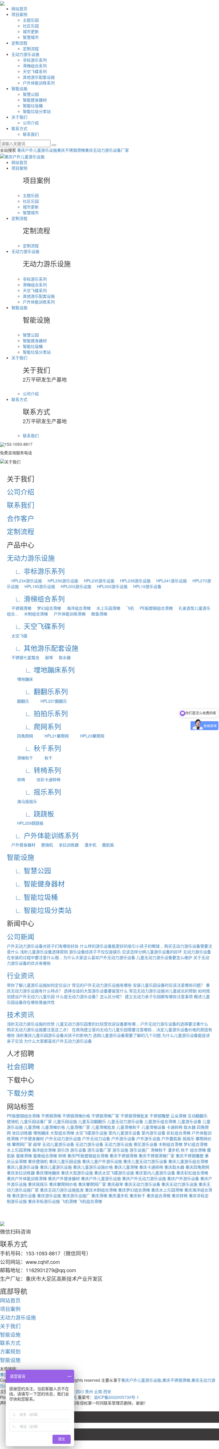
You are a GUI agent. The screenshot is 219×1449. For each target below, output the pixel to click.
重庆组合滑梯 (159, 1195)
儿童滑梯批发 (103, 1127)
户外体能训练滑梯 (67, 614)
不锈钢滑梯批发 (134, 1115)
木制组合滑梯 (33, 614)
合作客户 (20, 518)
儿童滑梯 (32, 1127)
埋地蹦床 (20, 679)
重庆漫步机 (118, 1195)
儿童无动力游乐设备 (125, 1121)
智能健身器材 (35, 100)
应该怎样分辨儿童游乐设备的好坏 (152, 951)
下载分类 (20, 1093)
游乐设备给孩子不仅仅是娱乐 (95, 951)
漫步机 (88, 845)
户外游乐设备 (123, 1138)
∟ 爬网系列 (34, 726)
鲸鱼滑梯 (97, 614)
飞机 (127, 608)
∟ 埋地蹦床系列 (41, 669)
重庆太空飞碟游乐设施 (114, 1173)
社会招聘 (20, 1066)
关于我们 (19, 117)
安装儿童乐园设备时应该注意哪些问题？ (169, 985)
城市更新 (31, 31)
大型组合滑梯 (62, 1133)
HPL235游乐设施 (96, 580)
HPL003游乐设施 (73, 586)
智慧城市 (31, 37)
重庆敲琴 (115, 1184)
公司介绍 (31, 122)
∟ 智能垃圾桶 (32, 897)
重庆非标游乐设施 (44, 1201)
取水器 (62, 657)
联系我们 (31, 134)
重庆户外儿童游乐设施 (37, 150)
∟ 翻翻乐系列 (37, 691)
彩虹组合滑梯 (178, 1133)
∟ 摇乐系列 (34, 792)
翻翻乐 (18, 701)
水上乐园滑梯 (106, 608)
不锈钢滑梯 (19, 608)
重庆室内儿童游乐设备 (155, 1173)
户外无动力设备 (96, 1138)
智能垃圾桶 (33, 105)
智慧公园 (31, 94)
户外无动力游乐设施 (63, 1138)
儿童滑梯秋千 (128, 1127)
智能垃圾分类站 (37, 111)
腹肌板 (106, 845)
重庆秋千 (137, 1195)
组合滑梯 (198, 1150)
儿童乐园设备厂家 (36, 1121)
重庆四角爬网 (197, 1167)
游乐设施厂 (139, 1150)
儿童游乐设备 (189, 1121)
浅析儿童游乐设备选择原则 (44, 951)
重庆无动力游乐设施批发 (62, 1190)
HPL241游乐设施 (169, 580)
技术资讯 (20, 1014)
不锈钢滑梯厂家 (105, 1115)
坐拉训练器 (66, 845)
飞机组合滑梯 (90, 1201)
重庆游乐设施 (49, 1195)
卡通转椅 (174, 1127)
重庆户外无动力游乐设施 (144, 1178)
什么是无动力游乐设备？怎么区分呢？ (90, 996)
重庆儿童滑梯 (126, 1167)
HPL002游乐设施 (109, 586)
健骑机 (44, 845)
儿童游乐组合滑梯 (160, 1121)
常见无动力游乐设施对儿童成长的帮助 (163, 991)
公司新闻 (20, 936)
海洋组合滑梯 (76, 608)
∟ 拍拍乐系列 (37, 713)
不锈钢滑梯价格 (76, 1115)
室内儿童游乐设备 (124, 1133)
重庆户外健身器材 (64, 1178)
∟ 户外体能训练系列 (42, 835)
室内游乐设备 (153, 1133)
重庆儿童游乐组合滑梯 (188, 1161)
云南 (98, 1391)
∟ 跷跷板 (30, 813)
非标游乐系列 (35, 60)
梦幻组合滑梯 (47, 608)
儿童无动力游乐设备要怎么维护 (164, 957)
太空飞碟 (17, 636)
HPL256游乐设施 (60, 580)
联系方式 (19, 128)
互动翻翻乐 (198, 1115)
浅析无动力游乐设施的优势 (31, 1024)
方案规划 (10, 1351)
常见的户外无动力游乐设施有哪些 (102, 985)
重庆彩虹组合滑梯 (192, 1173)
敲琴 (46, 657)
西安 (107, 1391)
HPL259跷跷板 (25, 823)
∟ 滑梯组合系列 (36, 598)
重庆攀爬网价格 (63, 1184)
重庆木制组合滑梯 (101, 1190)
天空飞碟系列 (35, 71)
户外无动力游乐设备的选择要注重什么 (174, 1024)
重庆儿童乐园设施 (65, 1161)
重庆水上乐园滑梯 (167, 1190)
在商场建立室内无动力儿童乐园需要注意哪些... (113, 1029)
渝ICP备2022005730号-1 (116, 1397)
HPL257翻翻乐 (48, 701)
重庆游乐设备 (24, 1195)
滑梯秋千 (20, 758)
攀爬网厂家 (22, 1144)
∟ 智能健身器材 (36, 883)
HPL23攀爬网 (87, 736)
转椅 (16, 779)
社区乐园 (31, 26)
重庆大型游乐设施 (77, 1173)
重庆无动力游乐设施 (179, 1184)
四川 (80, 1391)
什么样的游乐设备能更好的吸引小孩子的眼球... (121, 946)
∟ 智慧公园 (29, 870)
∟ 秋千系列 (34, 748)
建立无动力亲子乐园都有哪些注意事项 (159, 996)
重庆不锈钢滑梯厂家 (157, 1155)
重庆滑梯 (99, 1195)
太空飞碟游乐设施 (91, 1133)
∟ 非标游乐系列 (36, 571)
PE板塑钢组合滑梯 (154, 608)
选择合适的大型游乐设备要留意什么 (96, 991)
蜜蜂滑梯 (24, 1155)
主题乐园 (31, 20)
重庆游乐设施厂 (76, 1195)
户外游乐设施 (148, 1138)
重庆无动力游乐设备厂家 (107, 150)
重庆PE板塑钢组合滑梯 (87, 1155)
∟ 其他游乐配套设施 (42, 648)
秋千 (43, 758)
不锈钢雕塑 (159, 1115)
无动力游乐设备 (89, 1144)
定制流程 (19, 43)
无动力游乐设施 (25, 54)
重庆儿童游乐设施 (56, 1167)
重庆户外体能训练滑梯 (27, 1178)
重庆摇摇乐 (38, 1184)
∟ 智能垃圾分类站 (39, 910)
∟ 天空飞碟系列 (36, 626)
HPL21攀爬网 (51, 736)
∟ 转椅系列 (34, 770)
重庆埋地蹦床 (48, 1173)
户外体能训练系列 (39, 83)
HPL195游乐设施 (37, 586)
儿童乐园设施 (65, 1121)
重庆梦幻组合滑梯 (134, 1190)
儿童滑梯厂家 (78, 1127)
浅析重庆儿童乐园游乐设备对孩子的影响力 (54, 1035)
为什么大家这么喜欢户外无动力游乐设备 (99, 957)
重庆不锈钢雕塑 (190, 1155)
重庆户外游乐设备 (183, 1178)
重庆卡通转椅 (151, 1167)
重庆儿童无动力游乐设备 (145, 1161)
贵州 (89, 1391)
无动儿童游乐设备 (58, 1144)
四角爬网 (20, 736)
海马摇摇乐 (22, 801)
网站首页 (19, 8)
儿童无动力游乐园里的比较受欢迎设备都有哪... (97, 1024)
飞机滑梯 (69, 1201)
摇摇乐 (188, 1138)
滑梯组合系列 (35, 65)
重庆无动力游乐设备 (142, 1184)
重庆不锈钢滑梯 (71, 150)
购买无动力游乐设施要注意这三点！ (39, 1029)
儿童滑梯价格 (53, 1127)
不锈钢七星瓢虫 (23, 657)
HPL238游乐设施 (133, 580)
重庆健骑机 (38, 1161)
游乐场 (63, 1150)
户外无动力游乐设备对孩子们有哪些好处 (43, 946)
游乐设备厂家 (99, 1150)
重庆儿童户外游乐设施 (102, 1161)
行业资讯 (20, 975)
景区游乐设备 (145, 1144)
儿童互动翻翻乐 (92, 1121)
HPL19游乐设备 (145, 586)
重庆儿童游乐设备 (23, 1167)
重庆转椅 (180, 1195)
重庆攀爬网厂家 (92, 1184)
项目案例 (19, 14)
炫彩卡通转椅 (43, 779)
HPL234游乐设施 (24, 580)
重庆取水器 (174, 1167)
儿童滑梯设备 (153, 1127)
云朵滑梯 (178, 1115)
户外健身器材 (21, 845)
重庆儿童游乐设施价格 (93, 1167)
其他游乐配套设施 (39, 77)
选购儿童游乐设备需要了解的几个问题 (127, 1035)
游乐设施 (120, 1150)
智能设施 (19, 88)
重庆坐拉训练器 (21, 1173)
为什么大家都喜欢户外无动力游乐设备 (58, 1041)
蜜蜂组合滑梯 (45, 1155)
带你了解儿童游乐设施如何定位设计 (39, 985)
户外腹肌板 (171, 1138)
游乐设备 (78, 1150)
